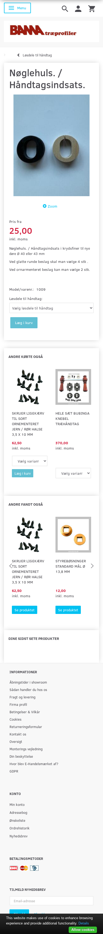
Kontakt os (18, 734)
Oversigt (16, 741)
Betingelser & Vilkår (25, 712)
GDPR (14, 771)
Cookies (15, 719)
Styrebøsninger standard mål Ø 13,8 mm (70, 566)
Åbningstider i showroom (28, 682)
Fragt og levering (22, 697)
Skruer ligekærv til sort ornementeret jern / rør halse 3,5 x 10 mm (28, 424)
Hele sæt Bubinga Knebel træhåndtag (72, 418)
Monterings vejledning (26, 749)
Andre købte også (25, 356)
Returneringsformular (26, 726)
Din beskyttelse (21, 756)
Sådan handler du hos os (28, 689)
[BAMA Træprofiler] (51, 30)
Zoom (52, 206)
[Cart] (91, 8)
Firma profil (18, 704)
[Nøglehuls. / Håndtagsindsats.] (51, 145)
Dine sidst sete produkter (33, 638)
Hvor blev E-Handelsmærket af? (34, 763)
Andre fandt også (25, 504)
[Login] (78, 8)
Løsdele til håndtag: (26, 298)
